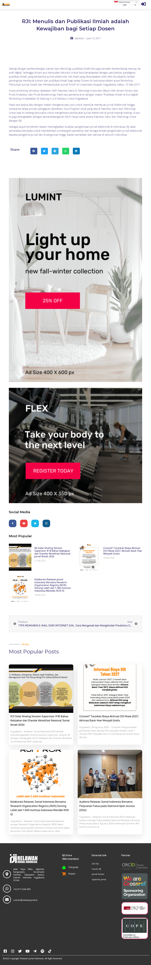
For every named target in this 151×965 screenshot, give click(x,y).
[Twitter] (35, 523)
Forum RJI (96, 869)
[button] (33, 151)
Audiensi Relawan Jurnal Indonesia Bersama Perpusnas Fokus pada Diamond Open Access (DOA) (107, 806)
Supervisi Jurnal (99, 879)
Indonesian (124, 2)
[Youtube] (24, 523)
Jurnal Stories (98, 874)
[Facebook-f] (12, 523)
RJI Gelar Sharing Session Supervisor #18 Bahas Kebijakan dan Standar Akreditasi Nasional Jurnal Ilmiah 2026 (52, 552)
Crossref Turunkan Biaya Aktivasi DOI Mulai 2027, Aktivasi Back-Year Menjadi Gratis (122, 550)
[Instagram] (46, 523)
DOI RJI (95, 863)
